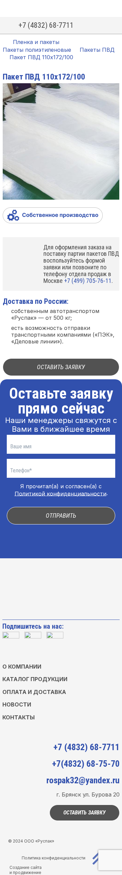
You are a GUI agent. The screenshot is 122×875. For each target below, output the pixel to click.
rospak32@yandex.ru (83, 780)
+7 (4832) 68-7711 (46, 25)
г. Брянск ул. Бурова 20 (88, 794)
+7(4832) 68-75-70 (86, 764)
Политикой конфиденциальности (60, 493)
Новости (16, 704)
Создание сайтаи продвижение (25, 870)
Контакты (18, 717)
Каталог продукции (34, 679)
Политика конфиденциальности (53, 857)
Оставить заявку (61, 367)
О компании (21, 666)
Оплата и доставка (34, 692)
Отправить (61, 515)
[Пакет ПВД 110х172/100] (61, 142)
